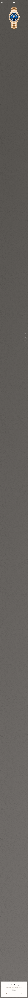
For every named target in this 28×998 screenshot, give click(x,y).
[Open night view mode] (25, 337)
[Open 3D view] (25, 333)
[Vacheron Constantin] (14, 2)
